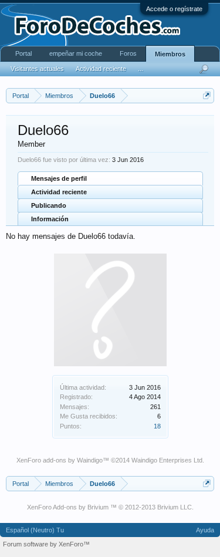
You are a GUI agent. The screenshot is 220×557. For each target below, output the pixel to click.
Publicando (48, 205)
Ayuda (205, 530)
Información (50, 218)
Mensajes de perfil (59, 178)
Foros (128, 53)
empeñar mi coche (75, 53)
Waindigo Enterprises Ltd (166, 460)
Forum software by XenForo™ (46, 544)
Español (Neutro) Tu (35, 530)
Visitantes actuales (37, 68)
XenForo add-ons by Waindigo (59, 460)
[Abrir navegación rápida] (207, 95)
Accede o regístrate (174, 8)
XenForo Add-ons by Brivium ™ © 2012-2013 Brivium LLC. (110, 507)
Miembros (170, 54)
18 (157, 426)
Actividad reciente (59, 191)
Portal (23, 53)
